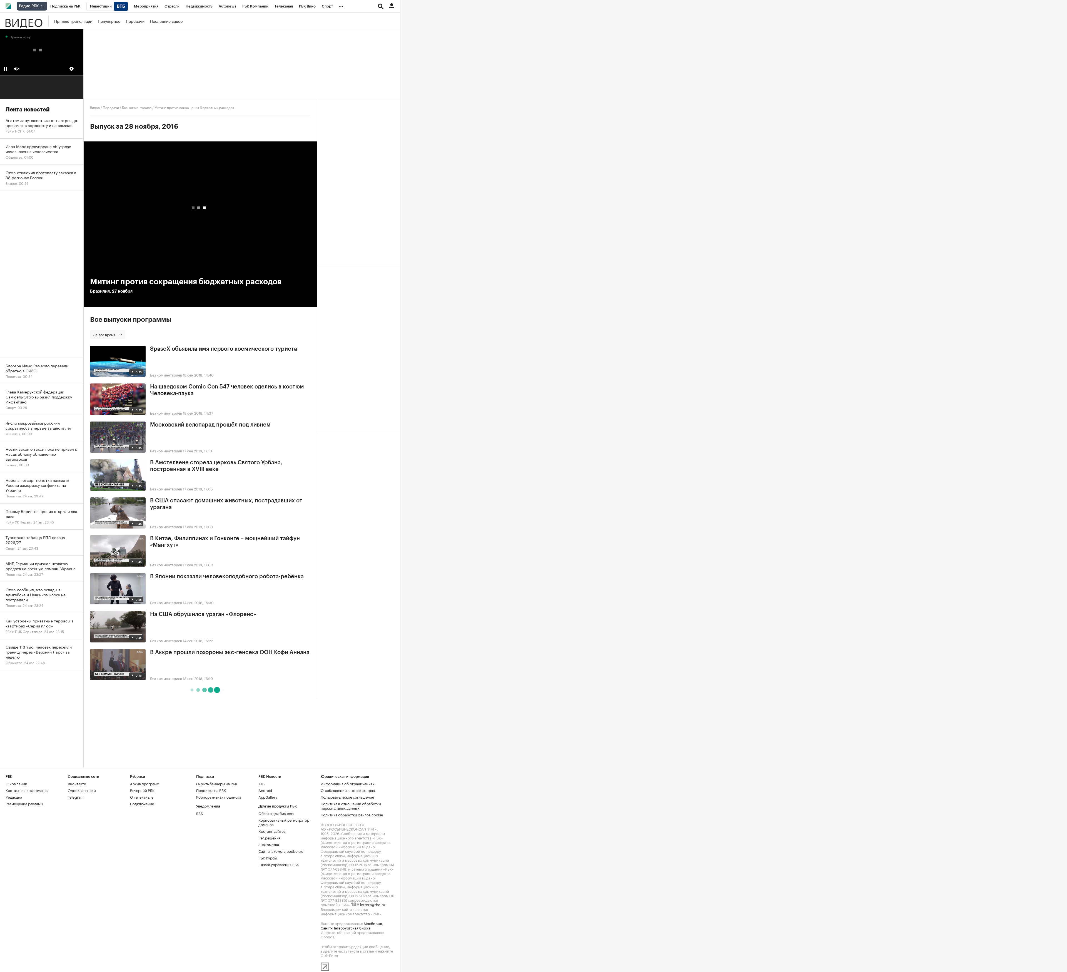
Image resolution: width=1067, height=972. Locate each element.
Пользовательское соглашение (347, 796)
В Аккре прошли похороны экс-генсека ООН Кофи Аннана (230, 652)
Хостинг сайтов (272, 831)
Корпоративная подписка (218, 796)
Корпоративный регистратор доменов (283, 822)
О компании (16, 783)
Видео (23, 20)
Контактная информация (27, 790)
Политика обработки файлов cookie (352, 814)
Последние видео (166, 21)
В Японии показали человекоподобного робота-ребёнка (227, 576)
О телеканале (141, 796)
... (340, 5)
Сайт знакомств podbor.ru (280, 851)
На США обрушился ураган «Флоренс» (203, 614)
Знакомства (268, 844)
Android (265, 790)
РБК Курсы (267, 857)
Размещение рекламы (24, 803)
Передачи (135, 21)
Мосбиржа (373, 923)
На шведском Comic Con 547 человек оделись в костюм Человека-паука (227, 390)
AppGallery (267, 796)
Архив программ (144, 783)
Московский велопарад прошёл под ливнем (210, 425)
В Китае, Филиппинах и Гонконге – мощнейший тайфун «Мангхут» (225, 542)
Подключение (142, 803)
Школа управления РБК (278, 864)
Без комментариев (136, 107)
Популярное (109, 21)
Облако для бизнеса (276, 813)
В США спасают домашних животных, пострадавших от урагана (226, 504)
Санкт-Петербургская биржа (345, 927)
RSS (199, 813)
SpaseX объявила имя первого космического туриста (223, 349)
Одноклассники (82, 790)
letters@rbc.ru (372, 904)
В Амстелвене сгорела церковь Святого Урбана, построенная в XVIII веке (216, 466)
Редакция (14, 796)
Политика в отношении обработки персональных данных (351, 806)
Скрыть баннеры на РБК (216, 783)
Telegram (76, 796)
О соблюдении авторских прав (348, 790)
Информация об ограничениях (348, 783)
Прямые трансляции (73, 21)
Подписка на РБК (211, 790)
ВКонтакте (77, 783)
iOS (261, 783)
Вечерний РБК (142, 790)
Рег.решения (269, 837)
